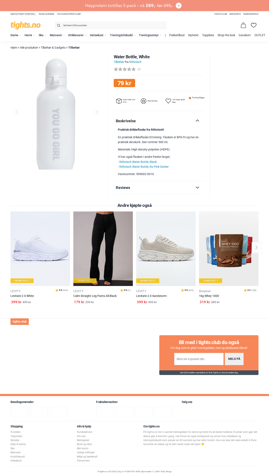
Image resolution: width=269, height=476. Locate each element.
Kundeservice (250, 14)
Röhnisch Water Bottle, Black (138, 162)
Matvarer (56, 35)
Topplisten (16, 436)
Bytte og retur (84, 444)
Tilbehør (74, 47)
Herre (28, 35)
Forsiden (15, 432)
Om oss (81, 436)
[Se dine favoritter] (253, 25)
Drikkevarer (76, 35)
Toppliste (208, 35)
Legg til (68, 225)
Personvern (83, 460)
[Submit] (58, 26)
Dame (14, 35)
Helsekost (96, 35)
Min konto (235, 14)
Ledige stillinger (86, 452)
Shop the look (226, 35)
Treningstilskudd (121, 35)
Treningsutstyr (149, 35)
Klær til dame (18, 444)
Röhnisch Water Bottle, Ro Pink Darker (144, 167)
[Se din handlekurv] (243, 25)
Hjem (14, 47)
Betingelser (83, 440)
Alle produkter (29, 47)
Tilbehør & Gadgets (53, 47)
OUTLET (259, 35)
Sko (41, 35)
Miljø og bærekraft (87, 456)
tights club (220, 14)
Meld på (234, 359)
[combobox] (110, 25)
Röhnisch (135, 62)
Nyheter (193, 35)
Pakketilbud (177, 35)
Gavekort (245, 35)
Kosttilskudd (18, 456)
